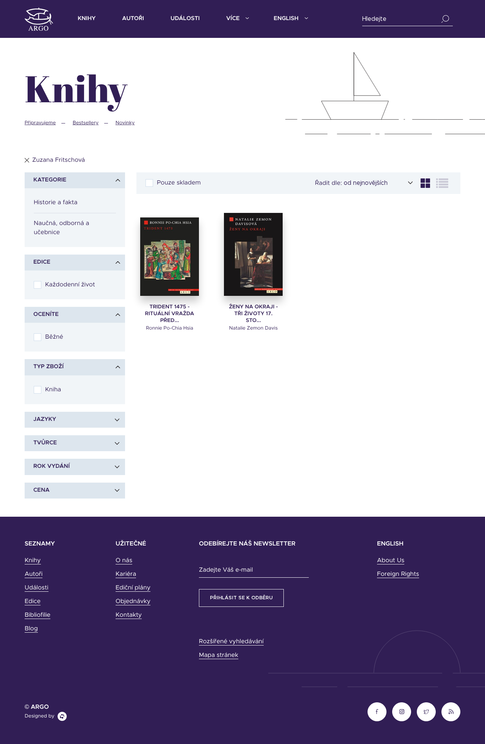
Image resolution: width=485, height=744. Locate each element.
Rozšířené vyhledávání (231, 642)
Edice (33, 602)
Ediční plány (133, 588)
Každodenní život (70, 285)
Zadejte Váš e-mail (226, 570)
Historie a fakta (55, 203)
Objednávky (133, 602)
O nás (124, 561)
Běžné (54, 337)
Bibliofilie (37, 615)
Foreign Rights (398, 574)
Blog (31, 629)
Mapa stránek (218, 655)
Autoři (133, 19)
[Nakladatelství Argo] (39, 19)
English (286, 19)
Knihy (86, 19)
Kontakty (129, 615)
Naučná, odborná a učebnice (61, 228)
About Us (390, 561)
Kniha (53, 390)
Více (232, 19)
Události (185, 19)
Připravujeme (40, 122)
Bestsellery (86, 122)
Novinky (125, 122)
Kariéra (126, 574)
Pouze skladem (179, 183)
